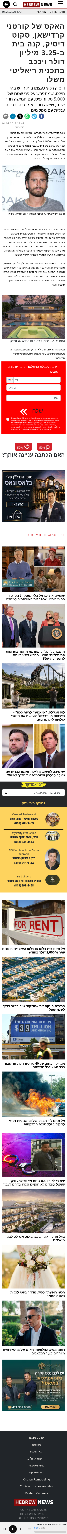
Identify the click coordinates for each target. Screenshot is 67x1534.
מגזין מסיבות (36, 1465)
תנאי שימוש (36, 1451)
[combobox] (33, 792)
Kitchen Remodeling (36, 1479)
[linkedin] (13, 116)
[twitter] (20, 116)
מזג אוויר (41, 11)
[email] (6, 116)
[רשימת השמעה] (29, 1529)
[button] (10, 380)
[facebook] (41, 116)
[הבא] (21, 1529)
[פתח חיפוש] (15, 4)
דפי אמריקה (36, 1472)
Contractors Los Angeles (36, 1486)
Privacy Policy (34, 429)
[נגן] (13, 1529)
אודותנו (36, 1444)
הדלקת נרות (57, 11)
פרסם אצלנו (36, 1438)
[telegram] (34, 116)
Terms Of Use (46, 429)
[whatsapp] (27, 116)
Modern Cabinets (36, 1493)
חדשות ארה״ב (36, 1458)
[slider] (50, 1532)
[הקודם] (5, 1529)
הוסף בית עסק (33, 803)
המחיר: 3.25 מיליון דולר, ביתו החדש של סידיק (37, 341)
